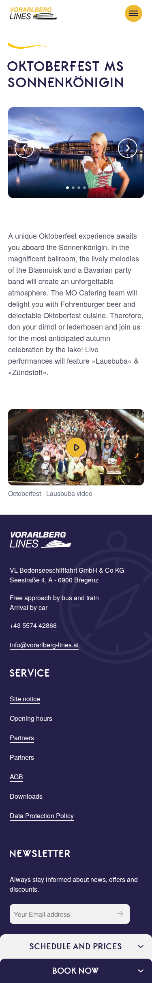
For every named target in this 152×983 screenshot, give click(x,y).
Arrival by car (28, 607)
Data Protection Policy (42, 815)
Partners (22, 737)
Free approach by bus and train (54, 597)
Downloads (26, 796)
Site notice (25, 698)
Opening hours (31, 718)
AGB (16, 776)
